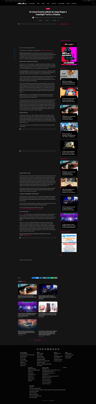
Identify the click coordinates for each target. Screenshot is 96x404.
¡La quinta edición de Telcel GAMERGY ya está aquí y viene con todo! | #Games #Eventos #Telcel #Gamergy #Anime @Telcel (27, 315)
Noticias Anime (31, 3)
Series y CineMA (61, 3)
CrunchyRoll (23, 357)
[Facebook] (15, 48)
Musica (43, 3)
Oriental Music (57, 357)
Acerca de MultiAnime (33, 391)
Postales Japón (68, 356)
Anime (63, 79)
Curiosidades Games (41, 359)
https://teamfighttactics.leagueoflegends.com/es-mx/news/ (31, 208)
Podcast (68, 3)
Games (38, 3)
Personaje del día (31, 374)
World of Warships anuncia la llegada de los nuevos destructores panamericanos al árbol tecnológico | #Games (26, 332)
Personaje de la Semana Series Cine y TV (50, 376)
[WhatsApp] (15, 57)
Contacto (31, 386)
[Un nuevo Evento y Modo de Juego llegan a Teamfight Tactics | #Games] (37, 24)
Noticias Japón (68, 353)
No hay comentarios (61, 17)
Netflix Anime (23, 359)
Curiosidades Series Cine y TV (48, 371)
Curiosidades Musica (58, 356)
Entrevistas (30, 376)
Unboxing (30, 380)
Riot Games (50, 50)
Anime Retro (22, 365)
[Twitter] (15, 51)
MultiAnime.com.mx (26, 235)
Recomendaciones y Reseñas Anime (27, 354)
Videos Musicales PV (58, 359)
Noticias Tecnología (46, 380)
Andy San (37, 17)
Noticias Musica (57, 353)
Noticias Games (40, 353)
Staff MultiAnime (33, 397)
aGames (48, 8)
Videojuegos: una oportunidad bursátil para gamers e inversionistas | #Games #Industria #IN (27, 296)
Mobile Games (40, 354)
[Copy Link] (15, 60)
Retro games (39, 365)
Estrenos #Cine (45, 374)
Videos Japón (68, 357)
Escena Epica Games (41, 362)
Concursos (30, 371)
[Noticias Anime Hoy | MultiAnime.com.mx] (22, 3)
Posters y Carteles (46, 379)
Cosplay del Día (31, 377)
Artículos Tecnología (47, 382)
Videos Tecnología (46, 383)
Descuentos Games (41, 357)
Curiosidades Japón (69, 354)
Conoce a (56, 354)
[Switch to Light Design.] (92, 3)
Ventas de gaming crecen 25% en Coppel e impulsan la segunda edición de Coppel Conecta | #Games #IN (16, 0)
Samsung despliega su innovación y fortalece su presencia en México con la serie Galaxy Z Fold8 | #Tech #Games (47, 315)
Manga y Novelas (23, 356)
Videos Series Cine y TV (47, 377)
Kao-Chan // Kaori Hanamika (35, 388)
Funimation (22, 362)
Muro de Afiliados (33, 392)
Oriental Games (40, 356)
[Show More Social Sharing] (58, 20)
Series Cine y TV (45, 368)
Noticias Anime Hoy (24, 353)
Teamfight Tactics (43, 50)
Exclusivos (54, 3)
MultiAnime (74, 3)
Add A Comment (38, 340)
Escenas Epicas (31, 379)
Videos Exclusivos (32, 368)
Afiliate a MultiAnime (33, 394)
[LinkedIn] (15, 53)
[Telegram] (15, 55)
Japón (48, 3)
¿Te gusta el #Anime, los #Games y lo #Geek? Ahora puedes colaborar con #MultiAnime (47, 389)
